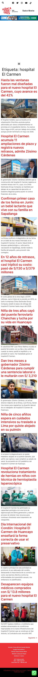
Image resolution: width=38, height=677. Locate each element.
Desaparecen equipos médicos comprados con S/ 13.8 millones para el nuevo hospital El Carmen (19, 591)
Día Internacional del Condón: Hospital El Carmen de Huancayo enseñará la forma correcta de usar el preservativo (17, 533)
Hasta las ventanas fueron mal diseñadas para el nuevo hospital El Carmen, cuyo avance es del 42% (19, 87)
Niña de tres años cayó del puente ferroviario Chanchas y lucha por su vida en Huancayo (17, 316)
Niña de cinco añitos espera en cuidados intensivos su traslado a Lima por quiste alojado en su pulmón (18, 421)
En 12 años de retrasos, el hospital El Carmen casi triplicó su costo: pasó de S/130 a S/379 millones (18, 264)
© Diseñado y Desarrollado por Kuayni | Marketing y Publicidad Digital (19, 671)
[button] (19, 63)
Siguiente (32, 638)
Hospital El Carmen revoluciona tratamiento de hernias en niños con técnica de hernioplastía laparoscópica (18, 475)
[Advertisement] (19, 41)
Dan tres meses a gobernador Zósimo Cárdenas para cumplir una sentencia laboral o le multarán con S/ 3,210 (19, 368)
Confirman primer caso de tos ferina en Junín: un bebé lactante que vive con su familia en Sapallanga (18, 206)
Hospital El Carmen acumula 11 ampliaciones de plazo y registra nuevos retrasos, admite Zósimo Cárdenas (19, 145)
